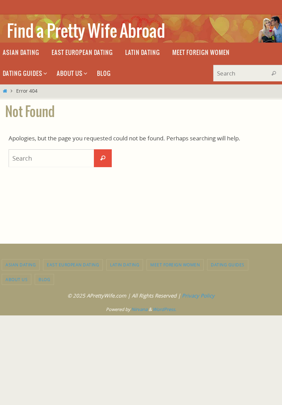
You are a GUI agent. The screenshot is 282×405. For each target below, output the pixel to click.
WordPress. (164, 309)
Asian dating (21, 264)
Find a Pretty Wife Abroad (86, 31)
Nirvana (139, 309)
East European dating (73, 264)
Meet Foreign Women (175, 264)
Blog (44, 279)
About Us (17, 279)
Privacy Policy (198, 295)
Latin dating (124, 264)
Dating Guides (228, 264)
